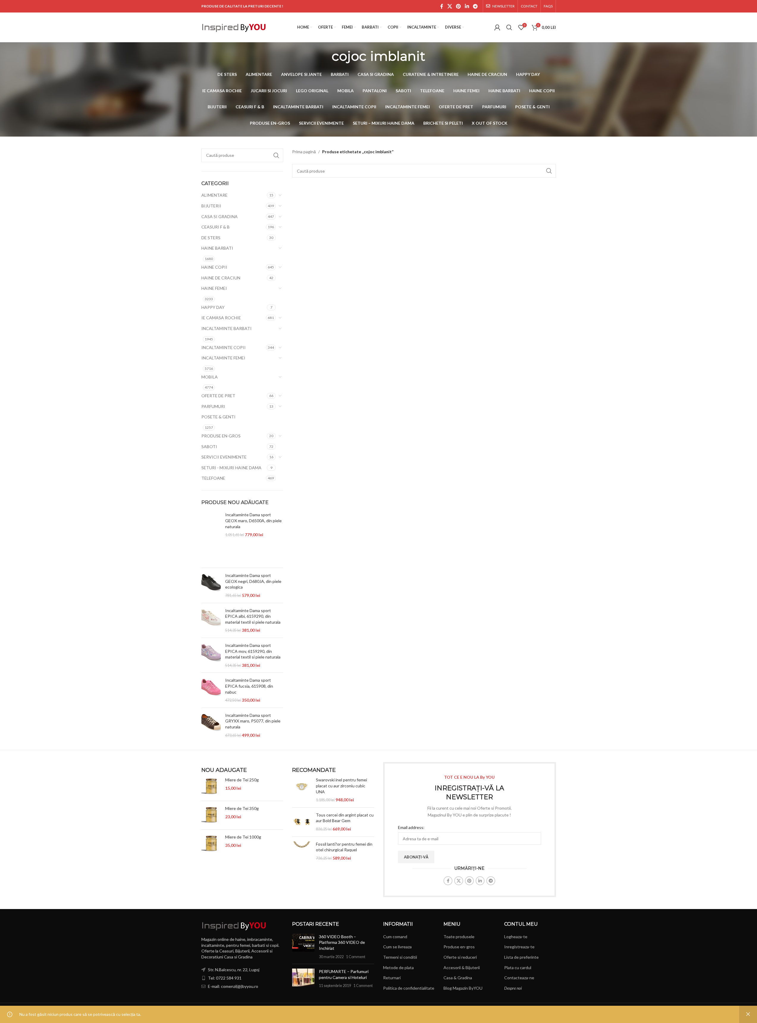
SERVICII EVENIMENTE (224, 456)
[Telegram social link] (475, 6)
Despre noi (513, 988)
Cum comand (395, 936)
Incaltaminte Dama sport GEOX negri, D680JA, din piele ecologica (253, 581)
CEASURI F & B (215, 226)
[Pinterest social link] (458, 6)
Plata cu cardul (517, 967)
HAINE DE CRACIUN (220, 277)
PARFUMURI (213, 406)
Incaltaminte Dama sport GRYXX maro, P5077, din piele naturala (252, 721)
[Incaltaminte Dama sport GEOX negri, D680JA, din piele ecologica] (211, 585)
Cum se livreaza (397, 946)
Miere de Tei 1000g (243, 836)
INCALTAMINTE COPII (223, 347)
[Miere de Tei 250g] (211, 786)
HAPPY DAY (213, 307)
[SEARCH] (276, 155)
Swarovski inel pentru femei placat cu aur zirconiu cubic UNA (341, 785)
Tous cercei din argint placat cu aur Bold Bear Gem (345, 817)
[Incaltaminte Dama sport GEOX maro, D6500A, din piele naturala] (211, 537)
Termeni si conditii (400, 957)
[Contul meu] (497, 27)
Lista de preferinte (521, 957)
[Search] (509, 27)
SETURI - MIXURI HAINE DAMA (231, 467)
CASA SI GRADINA (219, 216)
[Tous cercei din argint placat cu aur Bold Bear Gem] (301, 822)
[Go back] (324, 56)
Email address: (411, 827)
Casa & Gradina (457, 977)
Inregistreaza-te (519, 946)
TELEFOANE (213, 478)
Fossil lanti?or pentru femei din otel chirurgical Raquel (344, 846)
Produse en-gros (459, 946)
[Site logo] (234, 26)
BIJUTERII (211, 205)
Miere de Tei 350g (242, 808)
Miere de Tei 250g (242, 779)
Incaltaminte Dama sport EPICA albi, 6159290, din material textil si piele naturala (252, 616)
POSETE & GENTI (218, 416)
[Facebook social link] (441, 6)
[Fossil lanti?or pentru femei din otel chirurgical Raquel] (301, 851)
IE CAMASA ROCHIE (221, 317)
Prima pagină (304, 151)
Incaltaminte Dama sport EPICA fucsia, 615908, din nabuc (249, 686)
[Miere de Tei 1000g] (211, 843)
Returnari (392, 977)
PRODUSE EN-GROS (221, 435)
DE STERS (210, 237)
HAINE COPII (214, 267)
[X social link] (449, 6)
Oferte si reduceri (460, 957)
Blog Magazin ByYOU (462, 988)
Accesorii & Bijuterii (461, 967)
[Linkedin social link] (467, 6)
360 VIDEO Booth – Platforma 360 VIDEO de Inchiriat (342, 942)
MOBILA (209, 376)
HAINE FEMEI (214, 288)
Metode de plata (398, 967)
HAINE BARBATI (217, 248)
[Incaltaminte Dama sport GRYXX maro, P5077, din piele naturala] (211, 725)
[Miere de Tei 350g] (211, 815)
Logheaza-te (515, 936)
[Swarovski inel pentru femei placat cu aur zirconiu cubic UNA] (301, 790)
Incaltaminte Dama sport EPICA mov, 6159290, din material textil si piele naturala (252, 651)
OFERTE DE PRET (218, 395)
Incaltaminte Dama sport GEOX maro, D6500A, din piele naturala (253, 520)
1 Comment (355, 957)
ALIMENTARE (214, 195)
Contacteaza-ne (519, 977)
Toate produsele (458, 936)
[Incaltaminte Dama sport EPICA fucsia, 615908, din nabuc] (211, 690)
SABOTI (209, 446)
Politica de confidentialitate (408, 988)
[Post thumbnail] (303, 946)
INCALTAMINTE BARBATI (226, 328)
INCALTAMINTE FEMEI (223, 357)
